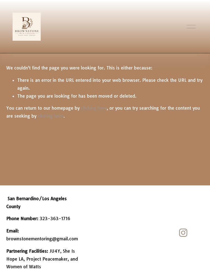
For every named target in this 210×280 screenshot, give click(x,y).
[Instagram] (183, 232)
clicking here (94, 108)
